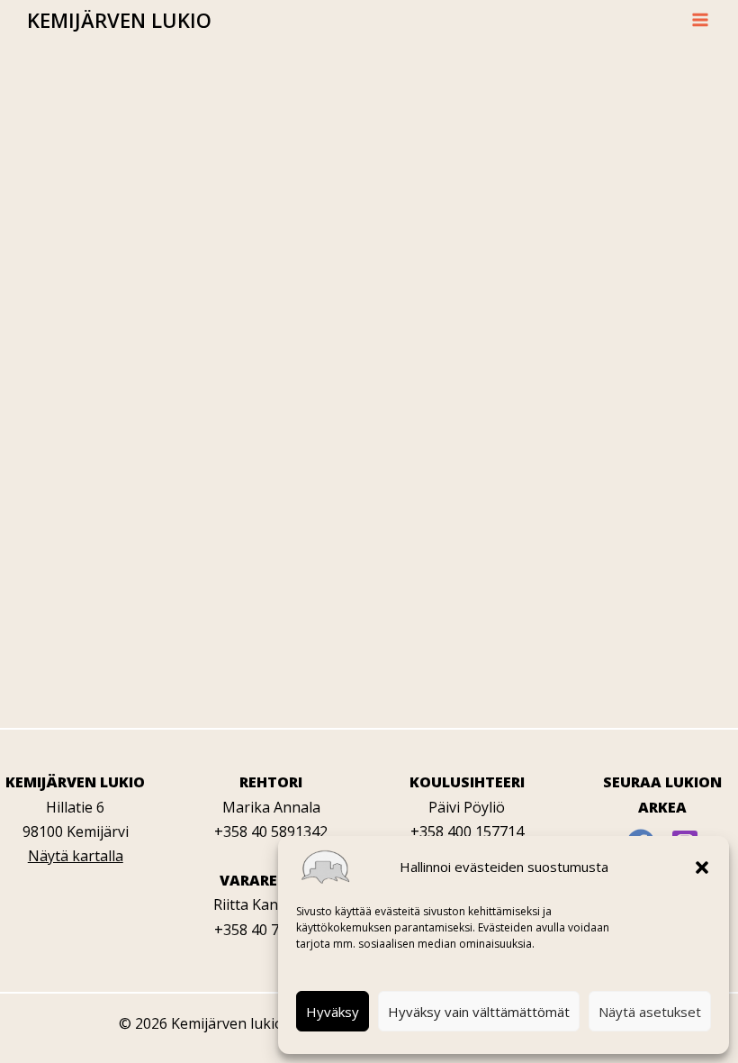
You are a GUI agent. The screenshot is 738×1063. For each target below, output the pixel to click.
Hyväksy (332, 1012)
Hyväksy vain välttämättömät (479, 1012)
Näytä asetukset (649, 1012)
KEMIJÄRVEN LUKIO (119, 19)
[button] (702, 868)
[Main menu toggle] (700, 20)
